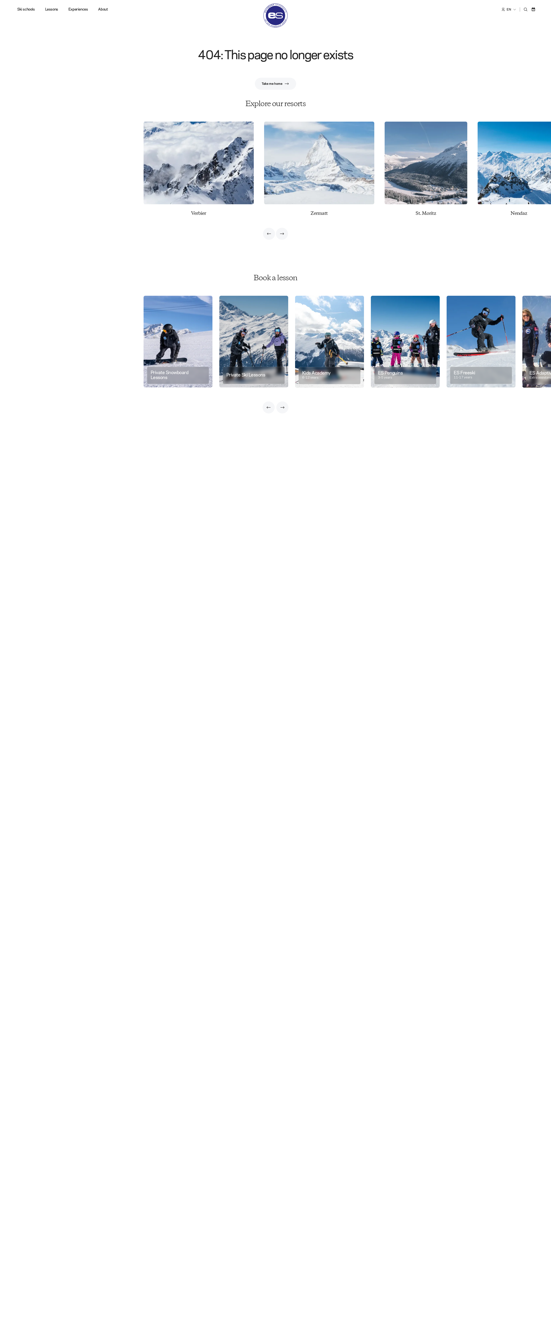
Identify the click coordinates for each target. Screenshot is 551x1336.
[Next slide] (282, 234)
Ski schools (26, 9)
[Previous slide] (269, 234)
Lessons (51, 9)
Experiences (78, 9)
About (103, 9)
